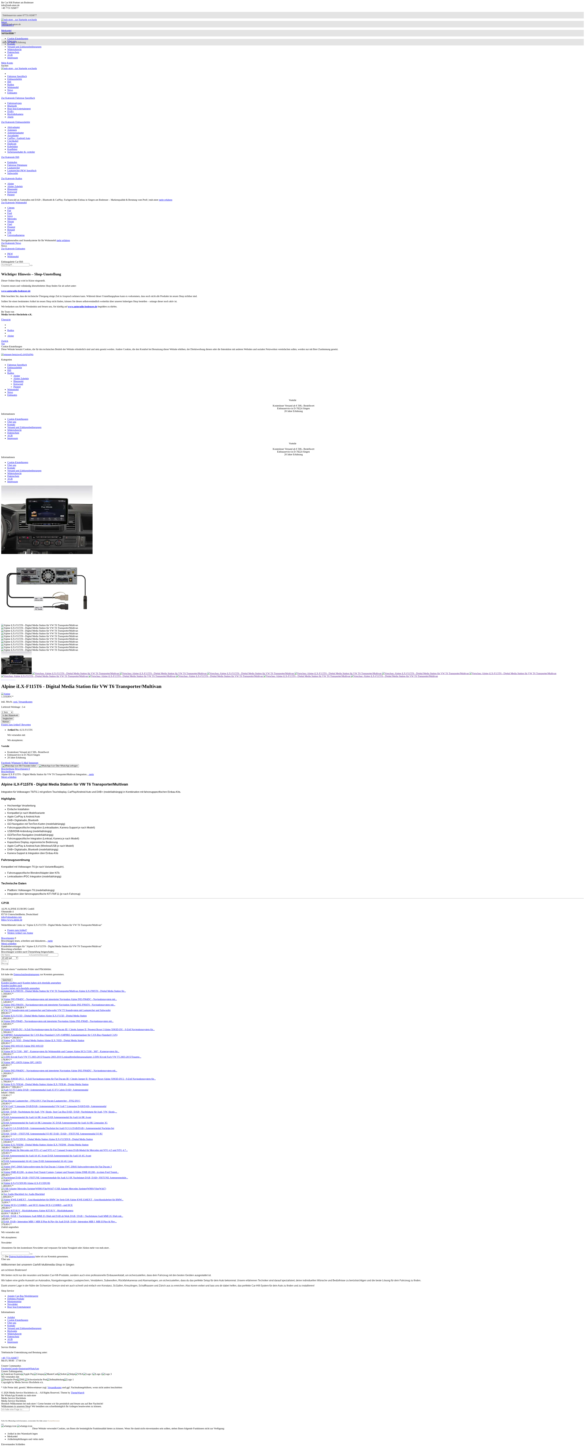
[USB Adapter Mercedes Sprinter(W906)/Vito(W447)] (28, 1188)
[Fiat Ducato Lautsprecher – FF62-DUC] (21, 1101)
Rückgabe (12, 1331)
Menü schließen (8, 777)
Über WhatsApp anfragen (66, 766)
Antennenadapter (15, 132)
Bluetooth (12, 106)
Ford (9, 213)
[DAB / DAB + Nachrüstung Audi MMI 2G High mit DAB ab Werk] (35, 1216)
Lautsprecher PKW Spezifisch (21, 170)
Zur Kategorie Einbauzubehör (15, 122)
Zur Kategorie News (11, 243)
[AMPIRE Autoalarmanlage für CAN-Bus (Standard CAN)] (31, 1035)
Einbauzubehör (14, 367)
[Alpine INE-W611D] (12, 1046)
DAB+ (10, 111)
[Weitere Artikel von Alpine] (5, 694)
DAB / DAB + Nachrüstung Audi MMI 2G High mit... (96, 1216)
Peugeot (11, 227)
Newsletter (12, 1304)
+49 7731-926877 (10, 1358)
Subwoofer (12, 173)
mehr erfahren (165, 200)
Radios (10, 373)
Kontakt (11, 44)
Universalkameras (16, 235)
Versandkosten (55, 1387)
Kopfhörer (12, 149)
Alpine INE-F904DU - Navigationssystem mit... (94, 1070)
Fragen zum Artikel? (11, 724)
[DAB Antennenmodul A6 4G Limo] (20, 1161)
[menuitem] (292, 22)
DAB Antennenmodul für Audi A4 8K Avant (69, 1117)
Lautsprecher (13, 168)
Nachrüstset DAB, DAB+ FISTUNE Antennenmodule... (100, 1177)
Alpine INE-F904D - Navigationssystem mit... (91, 1021)
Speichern (6, 980)
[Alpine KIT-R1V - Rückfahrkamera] (20, 1210)
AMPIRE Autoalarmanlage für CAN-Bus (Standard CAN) (89, 1035)
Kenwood (12, 192)
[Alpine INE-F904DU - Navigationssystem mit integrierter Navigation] (36, 1070)
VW (9, 232)
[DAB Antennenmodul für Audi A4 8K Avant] (24, 1117)
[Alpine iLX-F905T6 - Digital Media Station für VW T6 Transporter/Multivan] (40, 991)
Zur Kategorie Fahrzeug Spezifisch (18, 98)
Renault (11, 229)
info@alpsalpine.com (11, 917)
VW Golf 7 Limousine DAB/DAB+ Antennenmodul (80, 1106)
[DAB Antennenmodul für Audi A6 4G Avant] (24, 1155)
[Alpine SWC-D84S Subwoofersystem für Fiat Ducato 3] (29, 1166)
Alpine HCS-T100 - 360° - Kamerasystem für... (96, 1051)
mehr (91, 774)
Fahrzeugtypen (14, 103)
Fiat (9, 210)
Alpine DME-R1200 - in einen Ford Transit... (97, 1172)
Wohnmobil (13, 256)
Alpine (10, 183)
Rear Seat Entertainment (19, 108)
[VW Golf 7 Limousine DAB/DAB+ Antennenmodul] (28, 1106)
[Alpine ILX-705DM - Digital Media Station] (23, 1144)
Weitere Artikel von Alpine (20, 933)
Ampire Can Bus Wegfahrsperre (22, 1296)
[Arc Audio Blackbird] (12, 1194)
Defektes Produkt (15, 1298)
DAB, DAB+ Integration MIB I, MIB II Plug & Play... (90, 1221)
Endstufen (12, 162)
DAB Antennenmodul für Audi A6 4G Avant (69, 1155)
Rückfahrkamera (15, 114)
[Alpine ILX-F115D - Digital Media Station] (23, 1015)
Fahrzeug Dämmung (17, 165)
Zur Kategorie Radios (11, 178)
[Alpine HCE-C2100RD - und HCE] (19, 1205)
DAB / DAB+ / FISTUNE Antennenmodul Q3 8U (78, 1133)
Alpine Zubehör (15, 186)
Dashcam (11, 143)
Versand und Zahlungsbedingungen (24, 46)
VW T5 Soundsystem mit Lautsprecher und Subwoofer (84, 1010)
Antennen (12, 130)
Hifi (9, 370)
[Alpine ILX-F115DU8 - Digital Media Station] (24, 1139)
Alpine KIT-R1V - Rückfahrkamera (56, 1210)
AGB (10, 55)
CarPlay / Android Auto (18, 138)
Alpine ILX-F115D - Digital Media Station (66, 1015)
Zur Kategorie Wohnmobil (14, 202)
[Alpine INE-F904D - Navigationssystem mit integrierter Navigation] (35, 1021)
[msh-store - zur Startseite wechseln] (19, 19)
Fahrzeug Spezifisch (17, 365)
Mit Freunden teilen (27, 766)
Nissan (10, 221)
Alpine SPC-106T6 (32, 1062)
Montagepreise (14, 1301)
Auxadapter (13, 135)
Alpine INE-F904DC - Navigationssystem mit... (94, 999)
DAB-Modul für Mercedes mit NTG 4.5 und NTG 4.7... (100, 1150)
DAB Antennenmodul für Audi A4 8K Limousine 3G (82, 1122)
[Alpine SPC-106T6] (12, 1062)
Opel (9, 224)
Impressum (12, 57)
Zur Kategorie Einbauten (13, 248)
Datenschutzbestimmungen (26, 974)
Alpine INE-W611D (33, 1046)
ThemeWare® (77, 1392)
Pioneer (11, 194)
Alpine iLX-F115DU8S (38, 1183)
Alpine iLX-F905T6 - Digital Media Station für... (102, 991)
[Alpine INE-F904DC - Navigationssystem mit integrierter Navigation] (36, 999)
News (10, 392)
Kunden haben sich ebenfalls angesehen (42, 982)
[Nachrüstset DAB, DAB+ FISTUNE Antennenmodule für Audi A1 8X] (37, 1177)
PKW (10, 254)
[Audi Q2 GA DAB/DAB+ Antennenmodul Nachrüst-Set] (30, 1128)
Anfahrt (11, 1317)
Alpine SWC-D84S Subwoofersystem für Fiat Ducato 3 (85, 1166)
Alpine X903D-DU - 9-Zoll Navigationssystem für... (129, 1029)
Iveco (10, 216)
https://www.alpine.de (11, 920)
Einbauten (12, 395)
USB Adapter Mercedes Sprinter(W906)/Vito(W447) (80, 1188)
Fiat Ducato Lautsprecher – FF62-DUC (61, 1101)
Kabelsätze (12, 146)
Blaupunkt (12, 189)
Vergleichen (7, 718)
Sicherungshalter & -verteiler (21, 152)
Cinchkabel (12, 141)
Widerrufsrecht (14, 49)
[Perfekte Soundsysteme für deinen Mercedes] (17, 354)
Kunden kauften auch (11, 982)
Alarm (10, 117)
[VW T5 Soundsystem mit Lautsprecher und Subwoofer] (29, 1010)
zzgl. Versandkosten (22, 701)
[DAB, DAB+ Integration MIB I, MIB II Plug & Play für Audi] (32, 1221)
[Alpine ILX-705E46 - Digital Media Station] (23, 1084)
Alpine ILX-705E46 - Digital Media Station (67, 1084)
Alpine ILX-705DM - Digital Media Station (67, 1144)
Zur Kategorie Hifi (10, 157)
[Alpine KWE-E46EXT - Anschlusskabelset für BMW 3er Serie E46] (35, 1199)
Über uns (11, 41)
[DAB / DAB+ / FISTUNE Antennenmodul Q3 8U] (27, 1133)
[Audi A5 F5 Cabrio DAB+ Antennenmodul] (23, 1090)
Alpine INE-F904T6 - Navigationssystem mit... (92, 1004)
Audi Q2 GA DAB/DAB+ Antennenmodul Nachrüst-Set (86, 1128)
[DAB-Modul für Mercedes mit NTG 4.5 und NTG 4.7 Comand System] (37, 1150)
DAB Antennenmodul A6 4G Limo (56, 1161)
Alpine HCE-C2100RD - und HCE (55, 1205)
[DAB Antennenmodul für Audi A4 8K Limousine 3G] (28, 1122)
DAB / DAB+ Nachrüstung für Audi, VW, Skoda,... (92, 1111)
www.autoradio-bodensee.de (15, 291)
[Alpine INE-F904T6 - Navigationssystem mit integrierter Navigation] (35, 1004)
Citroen (10, 207)
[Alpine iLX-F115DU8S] (14, 1183)
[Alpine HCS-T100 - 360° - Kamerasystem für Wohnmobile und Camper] (37, 1051)
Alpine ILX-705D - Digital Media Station (64, 1040)
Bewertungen (22, 769)
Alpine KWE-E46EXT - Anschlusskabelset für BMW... (96, 1199)
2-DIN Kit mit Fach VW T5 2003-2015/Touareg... (117, 1057)
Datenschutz (13, 52)
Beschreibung (7, 769)
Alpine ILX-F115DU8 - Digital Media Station (70, 1139)
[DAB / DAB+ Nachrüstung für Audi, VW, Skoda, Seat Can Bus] (34, 1111)
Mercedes (12, 218)
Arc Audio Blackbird (34, 1194)
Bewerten (26, 724)
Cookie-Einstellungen (17, 38)
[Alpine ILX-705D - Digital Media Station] (22, 1040)
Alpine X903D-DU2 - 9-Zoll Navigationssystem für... (130, 1079)
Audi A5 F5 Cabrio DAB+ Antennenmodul (67, 1090)
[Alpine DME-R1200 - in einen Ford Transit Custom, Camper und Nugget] (38, 1172)
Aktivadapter (13, 127)
